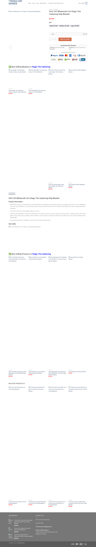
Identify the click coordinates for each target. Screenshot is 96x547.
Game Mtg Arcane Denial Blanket (77, 371)
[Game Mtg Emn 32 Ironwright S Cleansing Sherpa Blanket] (38, 312)
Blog (37, 3)
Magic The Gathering (41, 67)
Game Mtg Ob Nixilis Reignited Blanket (77, 185)
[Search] (26, 3)
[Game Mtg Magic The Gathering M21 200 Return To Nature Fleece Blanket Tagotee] (58, 312)
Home (29, 3)
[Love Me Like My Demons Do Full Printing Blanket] (18, 442)
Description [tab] (12, 194)
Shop (33, 3)
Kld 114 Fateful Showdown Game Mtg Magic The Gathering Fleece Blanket (17, 373)
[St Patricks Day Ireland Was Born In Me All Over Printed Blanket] (38, 442)
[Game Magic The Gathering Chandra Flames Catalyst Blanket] (18, 78)
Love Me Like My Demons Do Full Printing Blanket (17, 502)
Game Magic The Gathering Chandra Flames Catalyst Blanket (17, 91)
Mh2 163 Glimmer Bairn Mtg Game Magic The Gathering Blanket (56, 186)
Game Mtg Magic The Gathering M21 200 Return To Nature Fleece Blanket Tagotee (57, 373)
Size (50, 22)
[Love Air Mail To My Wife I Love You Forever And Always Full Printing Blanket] (58, 442)
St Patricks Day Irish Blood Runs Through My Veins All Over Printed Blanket (78, 503)
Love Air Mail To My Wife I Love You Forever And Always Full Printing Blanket (57, 503)
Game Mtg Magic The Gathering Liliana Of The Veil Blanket (37, 91)
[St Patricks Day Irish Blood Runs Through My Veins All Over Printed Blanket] (78, 442)
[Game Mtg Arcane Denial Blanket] (78, 312)
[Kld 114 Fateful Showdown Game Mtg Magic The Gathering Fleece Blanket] (18, 312)
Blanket (56, 9)
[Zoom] (10, 47)
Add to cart (65, 39)
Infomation (43, 3)
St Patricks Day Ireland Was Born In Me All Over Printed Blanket (37, 502)
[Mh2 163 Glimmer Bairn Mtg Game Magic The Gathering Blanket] (58, 125)
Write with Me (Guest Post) (56, 3)
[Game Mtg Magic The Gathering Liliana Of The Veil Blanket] (38, 78)
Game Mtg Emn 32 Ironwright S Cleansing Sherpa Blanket (37, 372)
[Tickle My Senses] (16, 3)
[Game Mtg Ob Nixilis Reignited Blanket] (78, 125)
